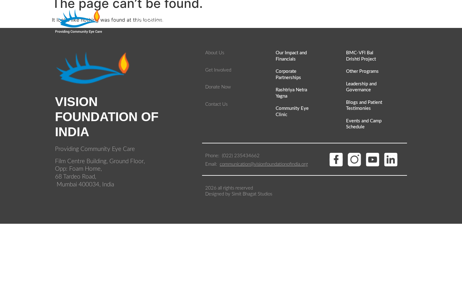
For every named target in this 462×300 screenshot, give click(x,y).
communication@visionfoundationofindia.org (264, 164)
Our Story (152, 20)
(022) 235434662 (241, 155)
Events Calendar (337, 20)
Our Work (195, 20)
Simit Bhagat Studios (251, 194)
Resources (239, 20)
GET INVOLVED (287, 20)
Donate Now (385, 20)
